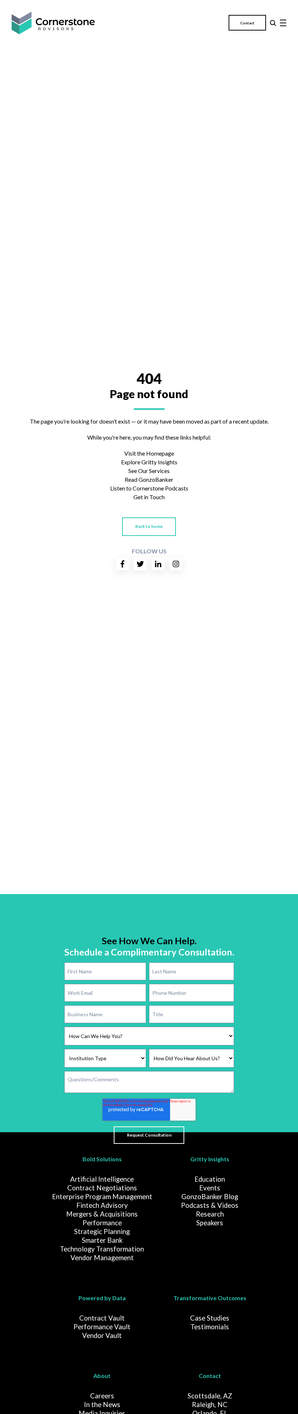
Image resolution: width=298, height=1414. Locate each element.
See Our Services (149, 470)
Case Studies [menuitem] (209, 1318)
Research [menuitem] (210, 1214)
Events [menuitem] (209, 1188)
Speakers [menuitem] (209, 1223)
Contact (247, 23)
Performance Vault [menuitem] (101, 1327)
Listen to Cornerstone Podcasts (149, 488)
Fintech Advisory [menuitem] (102, 1205)
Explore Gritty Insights (149, 461)
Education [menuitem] (209, 1179)
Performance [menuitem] (102, 1223)
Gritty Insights (209, 1158)
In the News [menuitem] (102, 1405)
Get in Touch (149, 496)
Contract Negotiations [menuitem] (102, 1188)
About (101, 1375)
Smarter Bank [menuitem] (102, 1240)
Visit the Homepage (149, 453)
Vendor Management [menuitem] (102, 1258)
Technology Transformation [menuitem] (102, 1249)
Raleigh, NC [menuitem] (209, 1405)
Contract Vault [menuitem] (102, 1318)
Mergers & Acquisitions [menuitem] (102, 1214)
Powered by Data (102, 1297)
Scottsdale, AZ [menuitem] (210, 1396)
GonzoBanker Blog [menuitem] (209, 1197)
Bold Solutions (102, 1158)
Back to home (149, 526)
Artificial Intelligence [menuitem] (102, 1179)
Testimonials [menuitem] (209, 1327)
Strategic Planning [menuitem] (102, 1231)
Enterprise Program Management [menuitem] (102, 1197)
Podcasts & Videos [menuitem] (209, 1205)
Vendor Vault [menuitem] (102, 1335)
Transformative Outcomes (209, 1297)
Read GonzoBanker (149, 479)
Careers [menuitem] (102, 1396)
